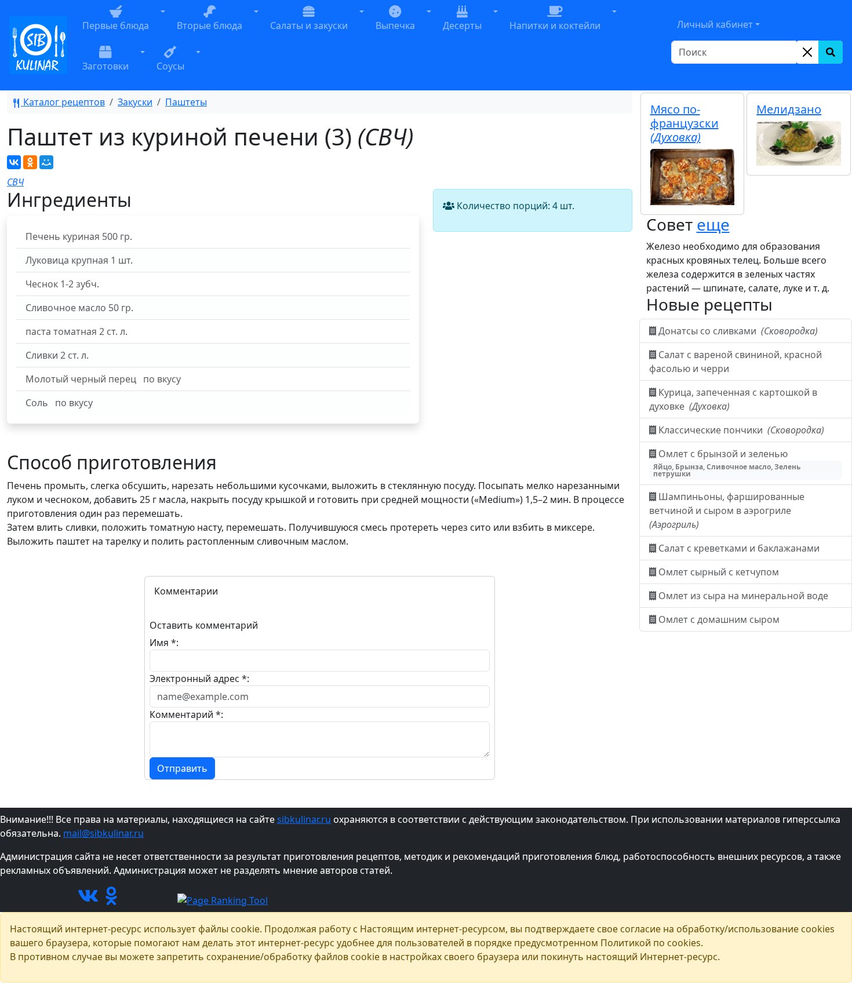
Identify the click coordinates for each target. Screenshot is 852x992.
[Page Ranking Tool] (222, 899)
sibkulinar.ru (304, 819)
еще (713, 224)
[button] (163, 25)
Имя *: (164, 642)
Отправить (182, 768)
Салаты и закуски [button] (309, 25)
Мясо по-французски (684, 123)
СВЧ (15, 182)
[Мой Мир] (46, 162)
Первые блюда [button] (115, 25)
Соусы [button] (170, 66)
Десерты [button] (462, 25)
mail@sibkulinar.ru (103, 833)
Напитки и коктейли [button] (554, 25)
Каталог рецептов (63, 102)
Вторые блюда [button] (209, 25)
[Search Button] (830, 52)
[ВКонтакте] (14, 162)
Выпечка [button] (395, 25)
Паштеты (186, 102)
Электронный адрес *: (199, 678)
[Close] (807, 52)
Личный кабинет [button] (715, 24)
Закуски (135, 102)
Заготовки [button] (105, 66)
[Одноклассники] (30, 162)
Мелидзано (788, 109)
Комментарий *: (186, 714)
